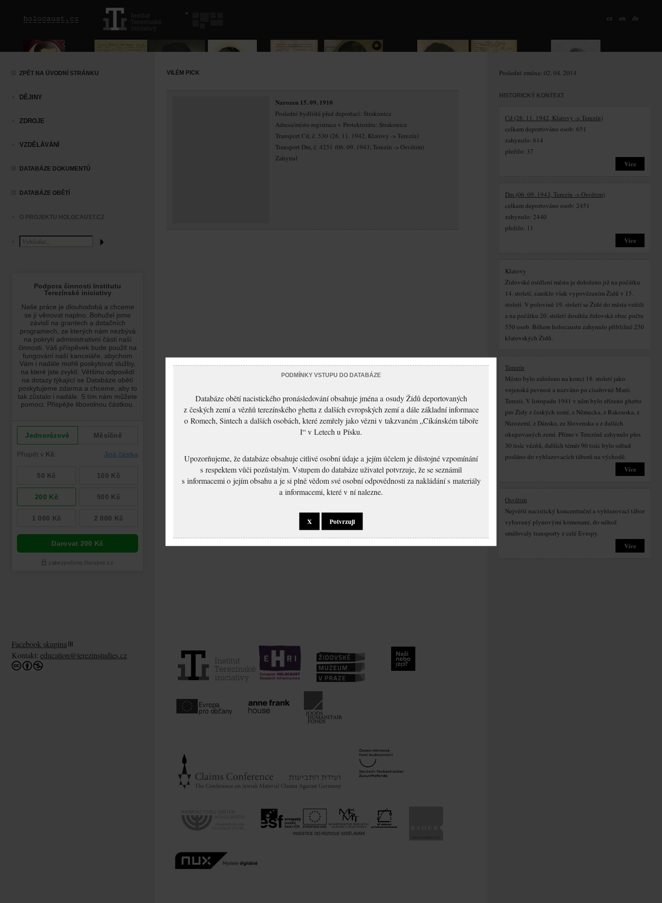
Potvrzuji (342, 521)
